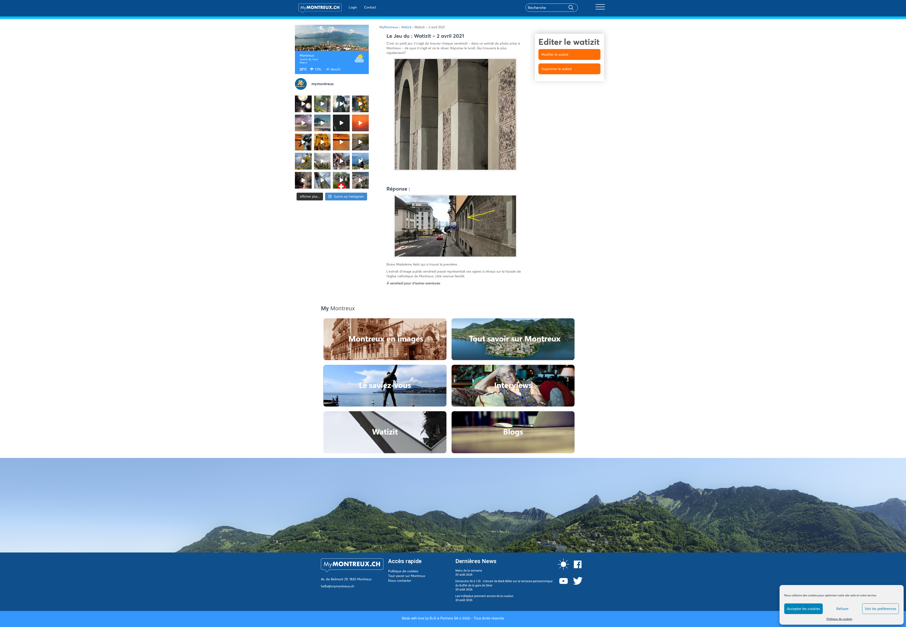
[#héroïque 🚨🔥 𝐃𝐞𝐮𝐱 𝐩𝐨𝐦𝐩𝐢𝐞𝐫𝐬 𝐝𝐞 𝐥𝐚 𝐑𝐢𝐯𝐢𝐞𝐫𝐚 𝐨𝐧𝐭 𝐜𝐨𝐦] (322, 142)
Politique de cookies (839, 619)
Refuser (842, 608)
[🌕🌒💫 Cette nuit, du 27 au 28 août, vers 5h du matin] (303, 104)
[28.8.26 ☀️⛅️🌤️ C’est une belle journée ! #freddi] (341, 104)
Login (353, 7)
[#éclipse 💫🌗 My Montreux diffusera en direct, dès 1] (341, 142)
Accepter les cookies (803, 608)
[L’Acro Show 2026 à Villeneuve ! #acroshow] (322, 123)
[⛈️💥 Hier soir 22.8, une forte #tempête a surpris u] (303, 123)
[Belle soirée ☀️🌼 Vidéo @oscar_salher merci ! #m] (303, 161)
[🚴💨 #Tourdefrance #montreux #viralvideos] (341, 161)
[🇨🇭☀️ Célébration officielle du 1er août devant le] (341, 180)
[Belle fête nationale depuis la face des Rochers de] (322, 180)
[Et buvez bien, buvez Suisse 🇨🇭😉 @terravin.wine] (360, 161)
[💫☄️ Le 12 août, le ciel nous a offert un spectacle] (341, 123)
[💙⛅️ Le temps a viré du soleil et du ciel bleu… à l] (322, 104)
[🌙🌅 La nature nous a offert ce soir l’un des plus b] (360, 123)
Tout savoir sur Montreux (406, 576)
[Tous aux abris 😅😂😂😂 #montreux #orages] (322, 161)
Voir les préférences (880, 608)
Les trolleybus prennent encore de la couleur (484, 596)
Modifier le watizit (554, 54)
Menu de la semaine (468, 570)
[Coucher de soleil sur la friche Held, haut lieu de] (360, 142)
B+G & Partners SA (444, 618)
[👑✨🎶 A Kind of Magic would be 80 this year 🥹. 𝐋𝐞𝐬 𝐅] (360, 104)
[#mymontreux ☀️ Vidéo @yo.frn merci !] (360, 180)
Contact (370, 7)
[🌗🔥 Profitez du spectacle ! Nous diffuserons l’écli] (303, 142)
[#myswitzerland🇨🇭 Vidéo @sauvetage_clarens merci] (303, 180)
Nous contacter (399, 580)
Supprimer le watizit (556, 69)
